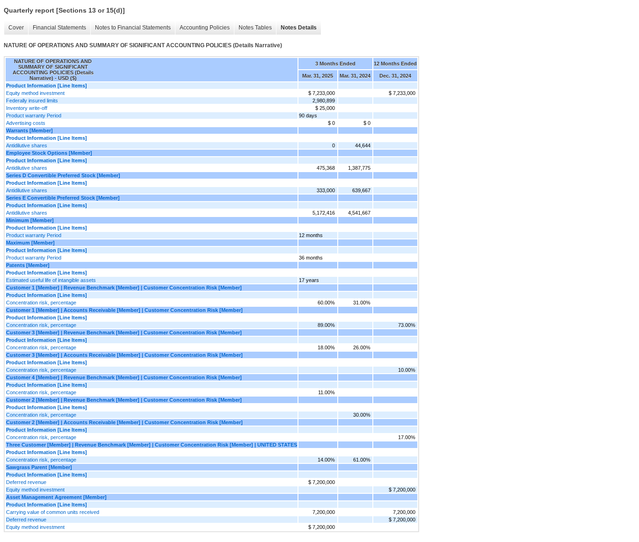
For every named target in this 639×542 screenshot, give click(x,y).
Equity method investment (35, 93)
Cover (16, 27)
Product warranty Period (33, 115)
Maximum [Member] (30, 243)
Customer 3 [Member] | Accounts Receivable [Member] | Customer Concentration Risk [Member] (124, 355)
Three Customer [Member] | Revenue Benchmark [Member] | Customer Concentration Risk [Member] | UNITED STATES (151, 445)
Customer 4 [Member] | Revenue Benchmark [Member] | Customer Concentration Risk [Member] (124, 377)
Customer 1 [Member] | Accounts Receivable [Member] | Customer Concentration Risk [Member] (124, 310)
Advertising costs (25, 123)
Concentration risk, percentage (41, 302)
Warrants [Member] (29, 130)
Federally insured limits (32, 100)
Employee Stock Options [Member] (49, 153)
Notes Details (299, 27)
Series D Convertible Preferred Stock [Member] (63, 175)
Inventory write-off (26, 108)
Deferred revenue (26, 482)
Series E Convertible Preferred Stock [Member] (63, 198)
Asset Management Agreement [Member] (56, 497)
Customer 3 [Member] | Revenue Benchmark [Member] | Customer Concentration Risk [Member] (124, 332)
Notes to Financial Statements (133, 27)
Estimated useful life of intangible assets (51, 280)
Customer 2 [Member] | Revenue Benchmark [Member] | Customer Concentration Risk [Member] (124, 400)
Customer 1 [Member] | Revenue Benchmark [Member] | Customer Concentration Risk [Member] (124, 287)
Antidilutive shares (26, 145)
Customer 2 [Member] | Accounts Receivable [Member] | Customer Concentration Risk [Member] (124, 422)
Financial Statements (59, 27)
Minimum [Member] (30, 220)
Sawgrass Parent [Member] (39, 467)
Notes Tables (255, 27)
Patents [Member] (28, 265)
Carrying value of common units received (52, 512)
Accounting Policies (205, 27)
